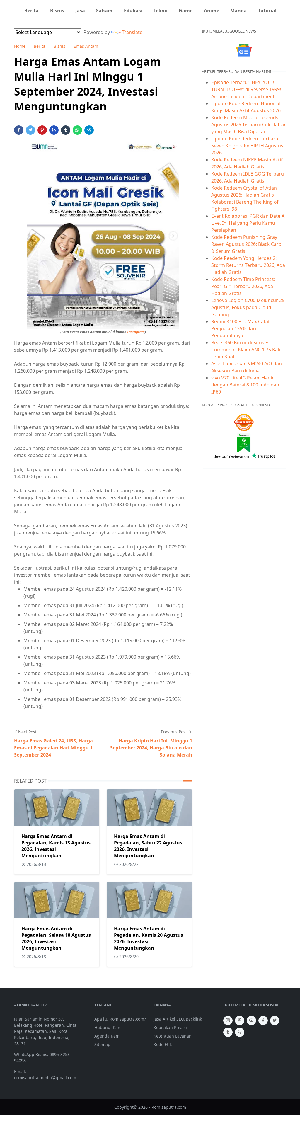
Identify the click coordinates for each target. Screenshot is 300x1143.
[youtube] (251, 1020)
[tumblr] (228, 1032)
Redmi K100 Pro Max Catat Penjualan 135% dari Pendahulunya (240, 328)
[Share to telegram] (89, 130)
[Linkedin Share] (54, 130)
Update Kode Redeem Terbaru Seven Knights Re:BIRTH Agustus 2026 (247, 145)
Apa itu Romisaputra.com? (120, 1019)
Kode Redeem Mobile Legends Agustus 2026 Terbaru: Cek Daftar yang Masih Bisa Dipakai (248, 124)
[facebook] (263, 1020)
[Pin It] (42, 130)
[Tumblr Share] (65, 130)
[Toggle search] (296, 10)
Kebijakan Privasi (170, 1027)
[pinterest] (239, 1020)
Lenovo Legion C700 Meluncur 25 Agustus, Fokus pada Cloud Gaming (247, 307)
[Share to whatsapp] (77, 130)
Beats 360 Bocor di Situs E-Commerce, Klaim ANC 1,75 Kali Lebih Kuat (245, 349)
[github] (239, 1032)
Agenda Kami (107, 1036)
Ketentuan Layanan (173, 1036)
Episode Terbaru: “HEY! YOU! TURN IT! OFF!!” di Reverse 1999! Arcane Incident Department (246, 89)
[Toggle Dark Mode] (291, 10)
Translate (132, 32)
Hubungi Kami (108, 1027)
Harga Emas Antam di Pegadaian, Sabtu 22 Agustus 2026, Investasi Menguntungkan (148, 846)
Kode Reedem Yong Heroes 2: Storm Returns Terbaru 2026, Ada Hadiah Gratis (248, 265)
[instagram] (284, 10)
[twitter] (274, 1020)
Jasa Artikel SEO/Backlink (178, 1019)
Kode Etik (163, 1044)
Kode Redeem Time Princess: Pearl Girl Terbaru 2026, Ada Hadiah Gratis (243, 286)
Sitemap (102, 1044)
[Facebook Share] (18, 130)
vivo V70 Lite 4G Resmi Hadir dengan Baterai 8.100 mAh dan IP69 (245, 384)
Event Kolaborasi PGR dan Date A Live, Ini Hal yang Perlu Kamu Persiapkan (247, 223)
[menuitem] (31, 10)
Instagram (136, 331)
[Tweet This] (30, 130)
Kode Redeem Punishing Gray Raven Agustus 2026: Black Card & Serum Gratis (246, 244)
